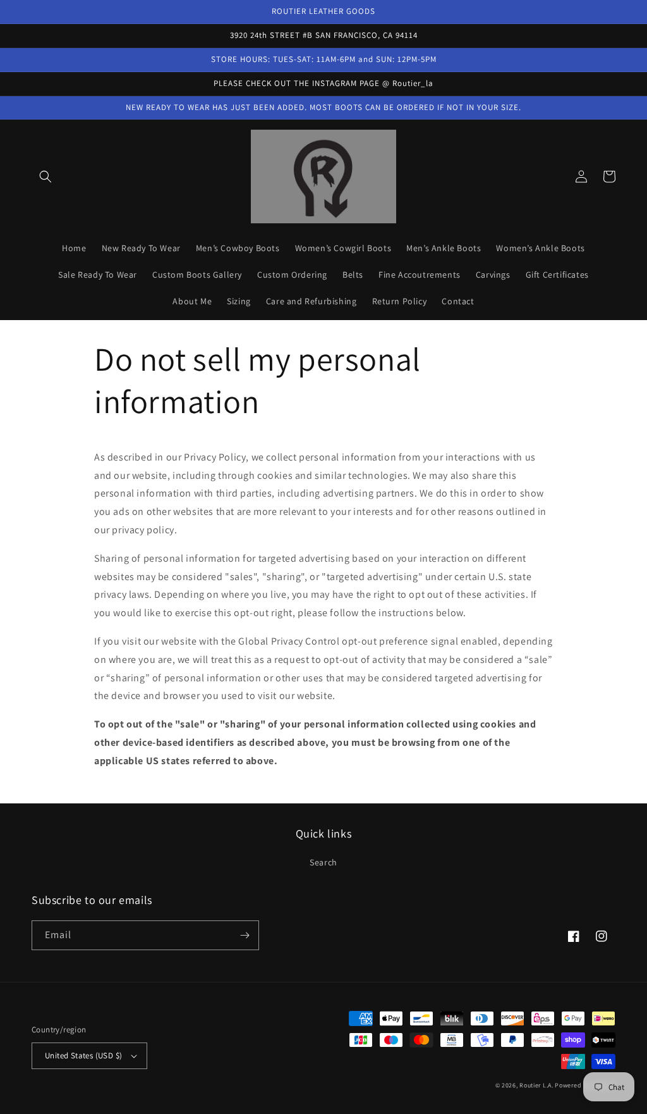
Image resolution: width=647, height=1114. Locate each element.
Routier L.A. (536, 1085)
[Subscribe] (244, 935)
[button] (45, 176)
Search (323, 862)
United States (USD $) (83, 1055)
